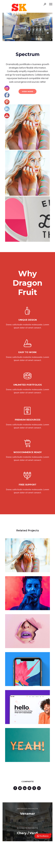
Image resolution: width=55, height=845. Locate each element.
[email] (39, 788)
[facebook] (15, 788)
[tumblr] (34, 788)
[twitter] (20, 788)
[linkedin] (25, 788)
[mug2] (27, 219)
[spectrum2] (27, 127)
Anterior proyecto (27, 809)
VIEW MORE (27, 91)
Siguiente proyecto (27, 828)
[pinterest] (30, 788)
